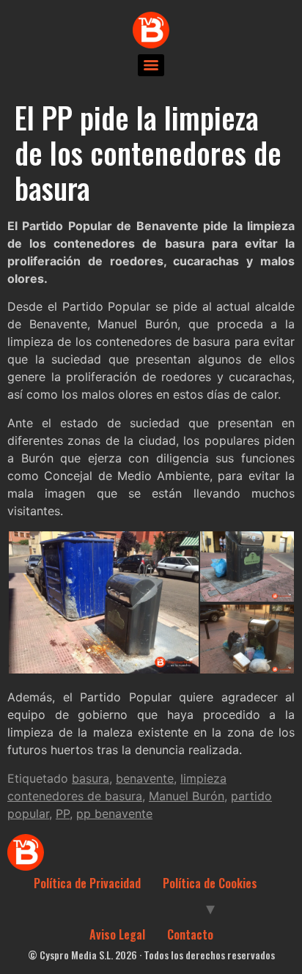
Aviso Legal (117, 934)
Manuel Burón (186, 796)
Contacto (190, 934)
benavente (145, 778)
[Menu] (151, 65)
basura (90, 778)
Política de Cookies (210, 883)
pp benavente (114, 813)
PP (63, 813)
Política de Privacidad (87, 883)
